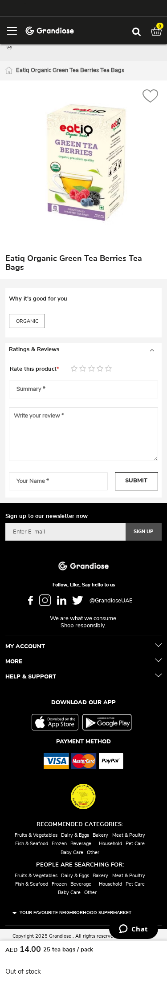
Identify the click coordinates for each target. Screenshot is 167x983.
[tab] (83, 350)
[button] (150, 97)
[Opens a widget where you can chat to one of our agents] (133, 930)
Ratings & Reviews (34, 350)
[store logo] (50, 30)
